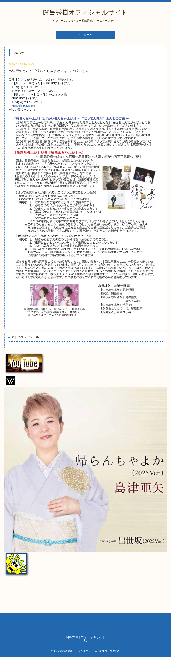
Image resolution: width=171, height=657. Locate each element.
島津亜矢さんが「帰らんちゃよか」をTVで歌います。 (51, 71)
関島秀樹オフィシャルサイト (85, 12)
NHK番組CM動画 (23, 106)
